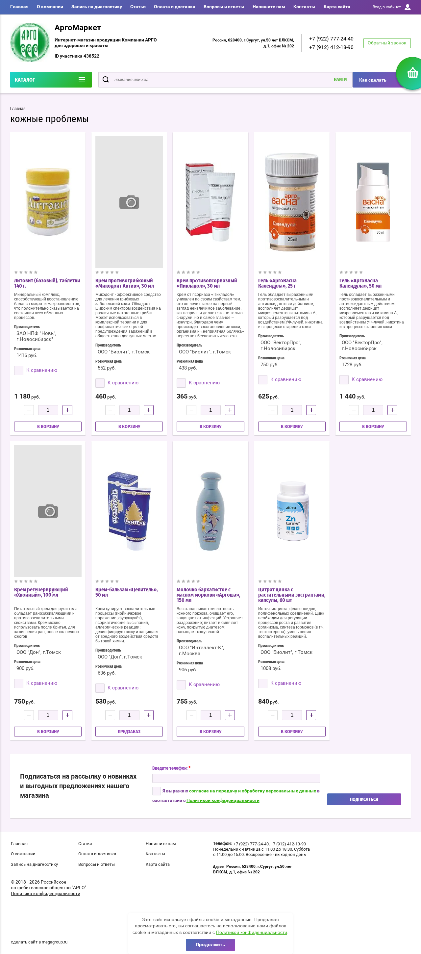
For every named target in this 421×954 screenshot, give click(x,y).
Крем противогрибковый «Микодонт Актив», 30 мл (124, 283)
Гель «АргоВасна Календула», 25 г (277, 283)
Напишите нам (269, 6)
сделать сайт (24, 942)
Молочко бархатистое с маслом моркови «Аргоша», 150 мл (208, 595)
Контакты (304, 6)
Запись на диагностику (96, 6)
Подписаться (364, 799)
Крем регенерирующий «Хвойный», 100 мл (41, 592)
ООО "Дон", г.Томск (38, 652)
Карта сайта (337, 6)
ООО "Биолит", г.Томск (124, 352)
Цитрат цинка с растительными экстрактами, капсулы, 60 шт (292, 595)
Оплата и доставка (174, 6)
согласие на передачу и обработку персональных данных (252, 790)
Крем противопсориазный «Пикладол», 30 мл (207, 283)
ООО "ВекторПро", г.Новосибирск (280, 345)
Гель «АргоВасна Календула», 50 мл (360, 283)
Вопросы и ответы (224, 6)
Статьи (138, 6)
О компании (50, 6)
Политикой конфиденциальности (223, 800)
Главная (19, 6)
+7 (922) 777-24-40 (331, 39)
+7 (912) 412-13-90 (331, 47)
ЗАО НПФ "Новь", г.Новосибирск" (36, 336)
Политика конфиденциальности (45, 893)
